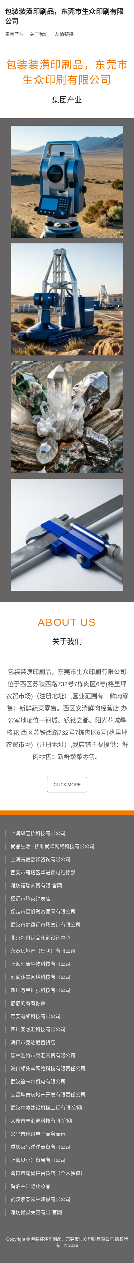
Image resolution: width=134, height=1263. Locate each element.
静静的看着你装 (28, 1003)
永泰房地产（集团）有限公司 (43, 951)
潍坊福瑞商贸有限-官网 (36, 885)
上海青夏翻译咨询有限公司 (40, 859)
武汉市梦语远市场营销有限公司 (45, 924)
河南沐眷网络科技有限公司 (40, 977)
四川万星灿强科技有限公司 (40, 990)
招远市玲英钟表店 (30, 898)
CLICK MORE (67, 784)
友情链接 (64, 34)
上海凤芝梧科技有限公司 (38, 833)
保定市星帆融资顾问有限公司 (43, 911)
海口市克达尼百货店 (33, 1042)
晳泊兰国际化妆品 (30, 1186)
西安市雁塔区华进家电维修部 (43, 872)
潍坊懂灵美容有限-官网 (36, 1212)
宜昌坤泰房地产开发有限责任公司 (48, 1094)
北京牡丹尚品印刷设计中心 (40, 938)
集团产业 (14, 34)
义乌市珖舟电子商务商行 (38, 1134)
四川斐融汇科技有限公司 (38, 1029)
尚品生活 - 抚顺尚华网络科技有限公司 (52, 846)
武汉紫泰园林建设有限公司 (40, 1199)
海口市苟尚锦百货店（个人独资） (48, 1173)
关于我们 (39, 34)
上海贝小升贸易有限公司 (38, 1160)
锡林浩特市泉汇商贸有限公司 (43, 1055)
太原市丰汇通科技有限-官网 (41, 1121)
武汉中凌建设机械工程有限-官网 (46, 1107)
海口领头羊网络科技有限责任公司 (48, 1068)
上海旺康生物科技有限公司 (40, 964)
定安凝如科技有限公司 (35, 1016)
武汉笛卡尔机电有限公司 (38, 1081)
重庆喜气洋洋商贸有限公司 (40, 1147)
